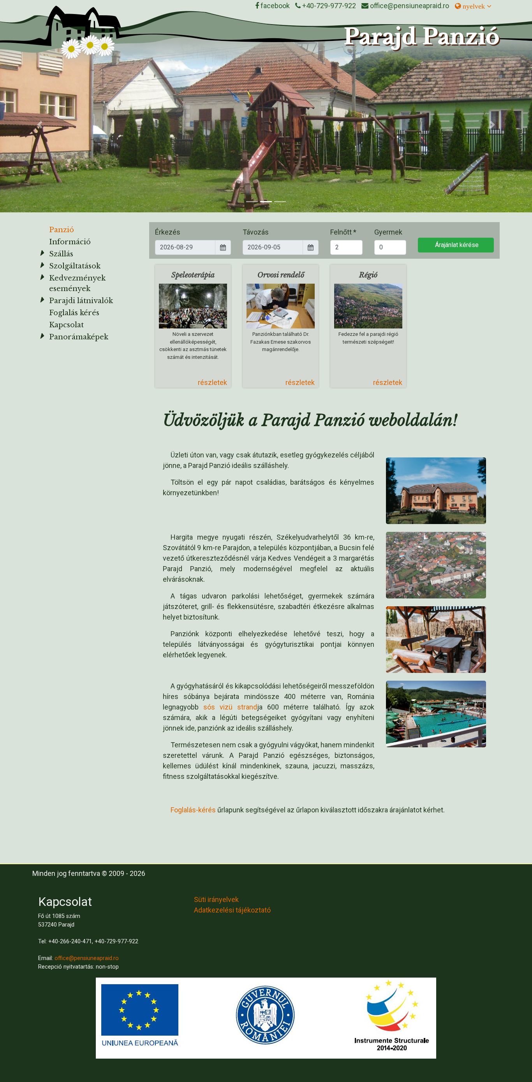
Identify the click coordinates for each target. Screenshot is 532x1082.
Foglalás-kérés (193, 810)
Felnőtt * (343, 232)
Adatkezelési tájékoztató (232, 910)
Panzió (61, 230)
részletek (212, 382)
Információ (70, 242)
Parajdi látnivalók (81, 301)
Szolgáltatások (74, 266)
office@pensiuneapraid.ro (87, 958)
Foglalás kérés (74, 313)
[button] (40, 124)
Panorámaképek (78, 337)
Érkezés (167, 232)
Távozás (256, 232)
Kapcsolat (66, 325)
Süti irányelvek (216, 899)
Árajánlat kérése (456, 245)
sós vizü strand (230, 707)
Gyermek (388, 232)
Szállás (61, 254)
